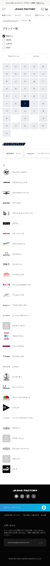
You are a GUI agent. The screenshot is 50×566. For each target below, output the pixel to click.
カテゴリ (18, 15)
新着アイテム (6, 15)
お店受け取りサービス (12, 515)
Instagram (22, 496)
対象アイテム (40, 3)
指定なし (9, 36)
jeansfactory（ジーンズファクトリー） (25, 9)
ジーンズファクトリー (10, 20)
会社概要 (44, 515)
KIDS (8, 48)
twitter (33, 496)
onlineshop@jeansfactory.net (18, 542)
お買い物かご (46, 9)
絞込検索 (42, 9)
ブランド (28, 15)
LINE (16, 496)
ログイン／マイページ (12, 507)
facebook (28, 496)
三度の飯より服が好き (30, 515)
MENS (8, 40)
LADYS (9, 44)
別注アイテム (39, 15)
